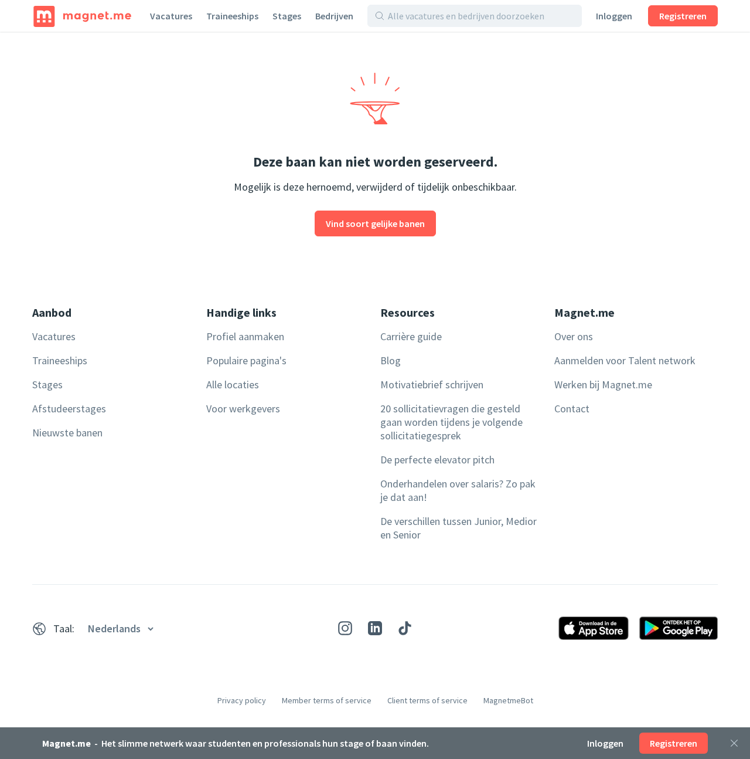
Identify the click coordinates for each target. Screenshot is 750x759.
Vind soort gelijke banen (375, 223)
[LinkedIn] (375, 628)
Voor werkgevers (243, 408)
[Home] (82, 16)
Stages (286, 16)
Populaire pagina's (246, 360)
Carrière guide (411, 336)
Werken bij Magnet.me (603, 384)
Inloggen (614, 16)
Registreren (683, 16)
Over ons (573, 336)
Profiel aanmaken (245, 336)
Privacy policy (241, 700)
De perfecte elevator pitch (437, 459)
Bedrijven (334, 16)
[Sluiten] (734, 743)
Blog (390, 360)
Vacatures (171, 16)
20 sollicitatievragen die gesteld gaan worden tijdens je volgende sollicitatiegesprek (451, 422)
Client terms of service (427, 700)
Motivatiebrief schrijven (431, 384)
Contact (571, 408)
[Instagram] (345, 628)
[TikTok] (405, 628)
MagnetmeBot (508, 700)
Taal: (63, 628)
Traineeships (232, 16)
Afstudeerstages (69, 408)
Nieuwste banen (67, 432)
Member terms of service (326, 700)
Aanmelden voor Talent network (625, 360)
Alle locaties (232, 384)
